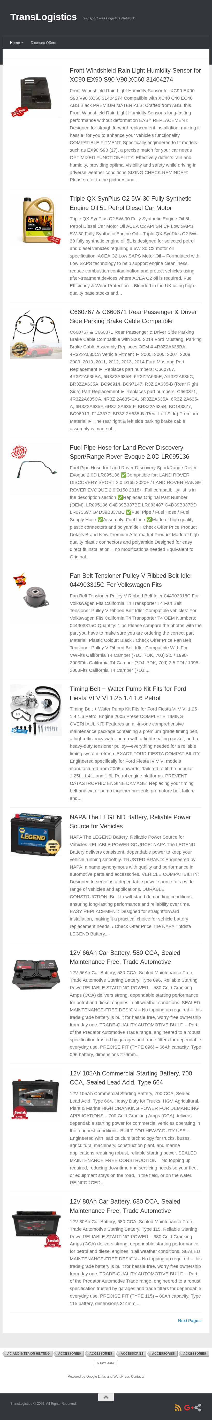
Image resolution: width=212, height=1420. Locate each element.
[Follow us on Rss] (178, 1407)
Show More (106, 1362)
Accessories (69, 1353)
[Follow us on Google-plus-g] (188, 1407)
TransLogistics (43, 17)
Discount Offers (43, 43)
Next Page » (190, 1320)
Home (15, 43)
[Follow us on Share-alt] (198, 1407)
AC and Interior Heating (28, 1353)
